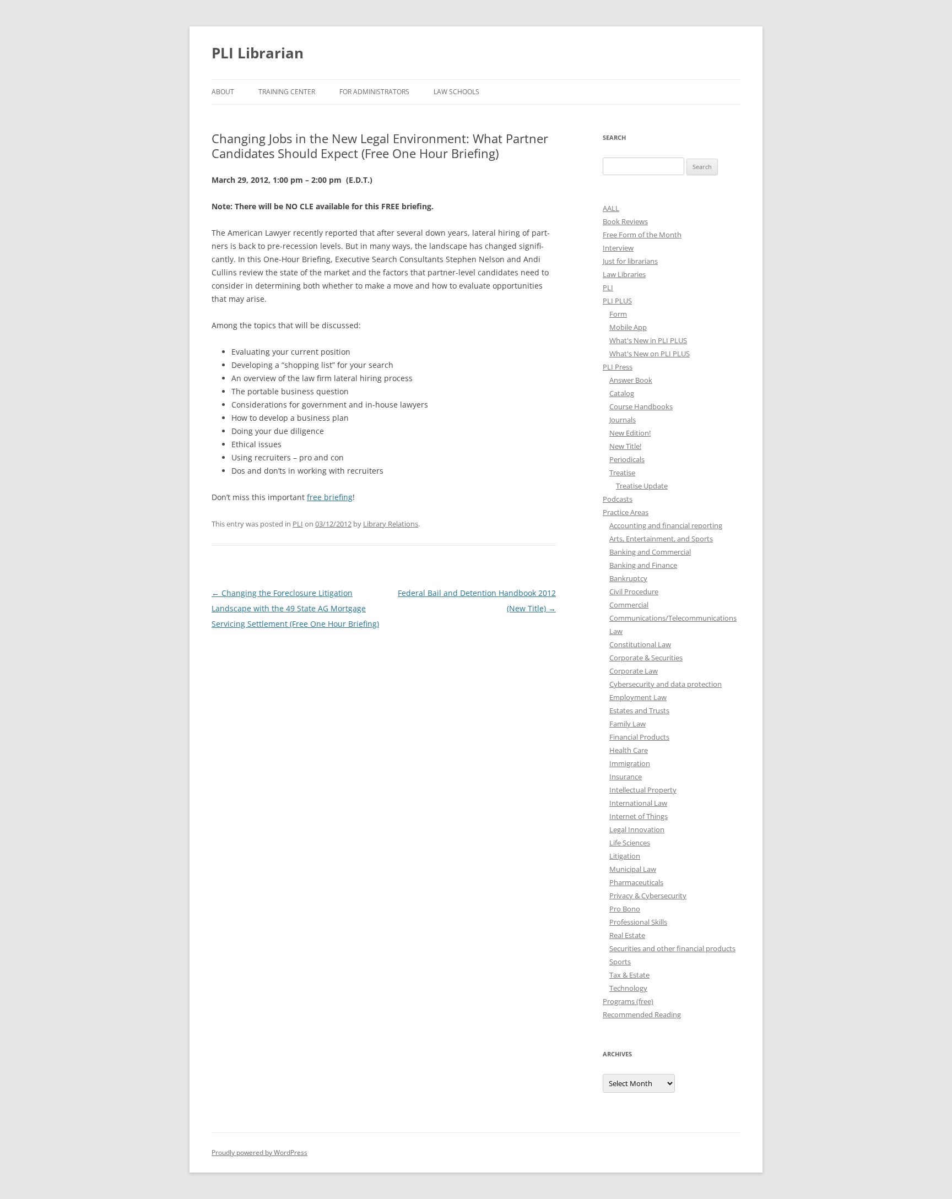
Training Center (286, 91)
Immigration (629, 763)
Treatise (622, 473)
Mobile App (628, 327)
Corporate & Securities (646, 658)
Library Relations (390, 524)
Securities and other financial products (672, 948)
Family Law (627, 724)
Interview (618, 248)
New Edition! (630, 433)
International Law (638, 803)
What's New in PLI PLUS (648, 340)
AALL (611, 208)
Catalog (621, 393)
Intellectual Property (643, 790)
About (223, 91)
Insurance (625, 777)
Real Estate (627, 935)
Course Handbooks (641, 406)
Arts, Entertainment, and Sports (661, 539)
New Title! (625, 446)
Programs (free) (628, 1001)
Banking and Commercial (650, 552)
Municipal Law (632, 869)
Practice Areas (625, 512)
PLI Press (617, 367)
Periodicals (627, 459)
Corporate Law (633, 671)
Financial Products (639, 737)
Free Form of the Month (642, 235)
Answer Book (630, 380)
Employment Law (638, 697)
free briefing (330, 497)
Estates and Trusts (639, 710)
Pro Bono (624, 909)
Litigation (624, 856)
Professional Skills (638, 922)
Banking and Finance (643, 565)
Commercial (628, 605)
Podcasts (617, 499)
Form (618, 314)
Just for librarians (630, 261)
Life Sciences (629, 843)
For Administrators (374, 91)
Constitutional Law (640, 644)
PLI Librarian (258, 53)
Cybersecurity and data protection (665, 684)
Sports (620, 962)
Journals (622, 420)
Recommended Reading (642, 1014)
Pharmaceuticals (636, 882)
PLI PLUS (617, 301)
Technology (628, 988)
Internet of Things (638, 816)
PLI (298, 524)
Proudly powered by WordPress (259, 1152)
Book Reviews (625, 221)
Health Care (628, 750)
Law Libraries (624, 274)
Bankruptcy (628, 578)
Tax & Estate (629, 975)
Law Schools (456, 91)
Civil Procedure (633, 591)
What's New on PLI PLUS (649, 354)
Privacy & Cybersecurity (647, 895)
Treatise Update (642, 486)
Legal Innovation (636, 829)
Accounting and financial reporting (665, 525)
